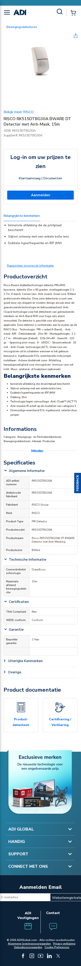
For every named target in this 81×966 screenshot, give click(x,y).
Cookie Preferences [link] (57, 947)
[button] (77, 483)
